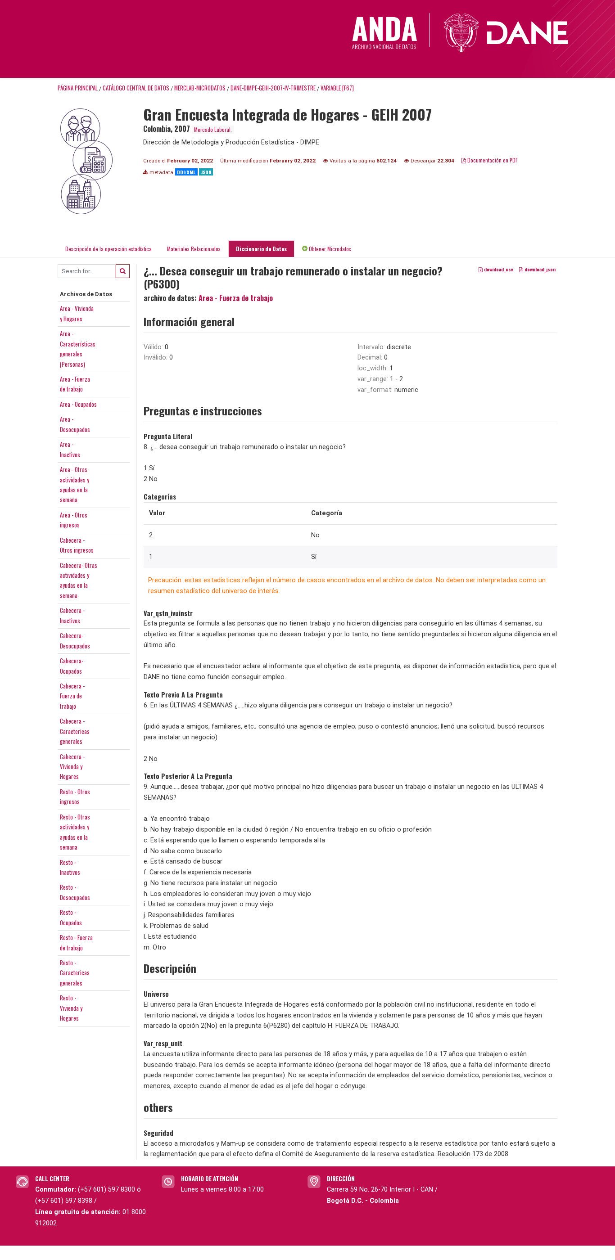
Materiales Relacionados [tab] (194, 248)
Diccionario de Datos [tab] (261, 248)
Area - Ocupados (78, 404)
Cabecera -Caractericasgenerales (75, 731)
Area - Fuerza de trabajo (236, 297)
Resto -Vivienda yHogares (71, 1007)
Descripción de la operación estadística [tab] (108, 248)
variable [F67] (337, 88)
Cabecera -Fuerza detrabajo (72, 696)
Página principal (78, 88)
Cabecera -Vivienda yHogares (72, 766)
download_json (539, 269)
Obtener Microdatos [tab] (329, 248)
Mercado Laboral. (213, 129)
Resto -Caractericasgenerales (75, 972)
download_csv (498, 269)
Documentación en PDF (492, 160)
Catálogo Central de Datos (136, 88)
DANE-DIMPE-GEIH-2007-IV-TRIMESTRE (273, 88)
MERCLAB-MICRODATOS (200, 88)
